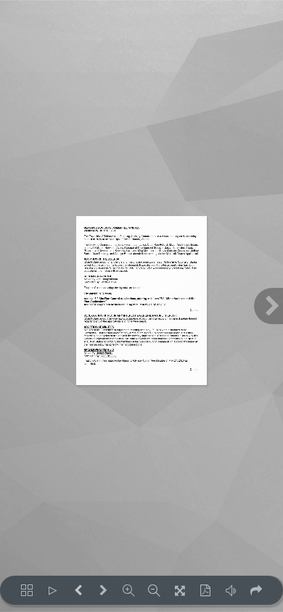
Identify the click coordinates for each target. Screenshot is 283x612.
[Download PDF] (205, 590)
